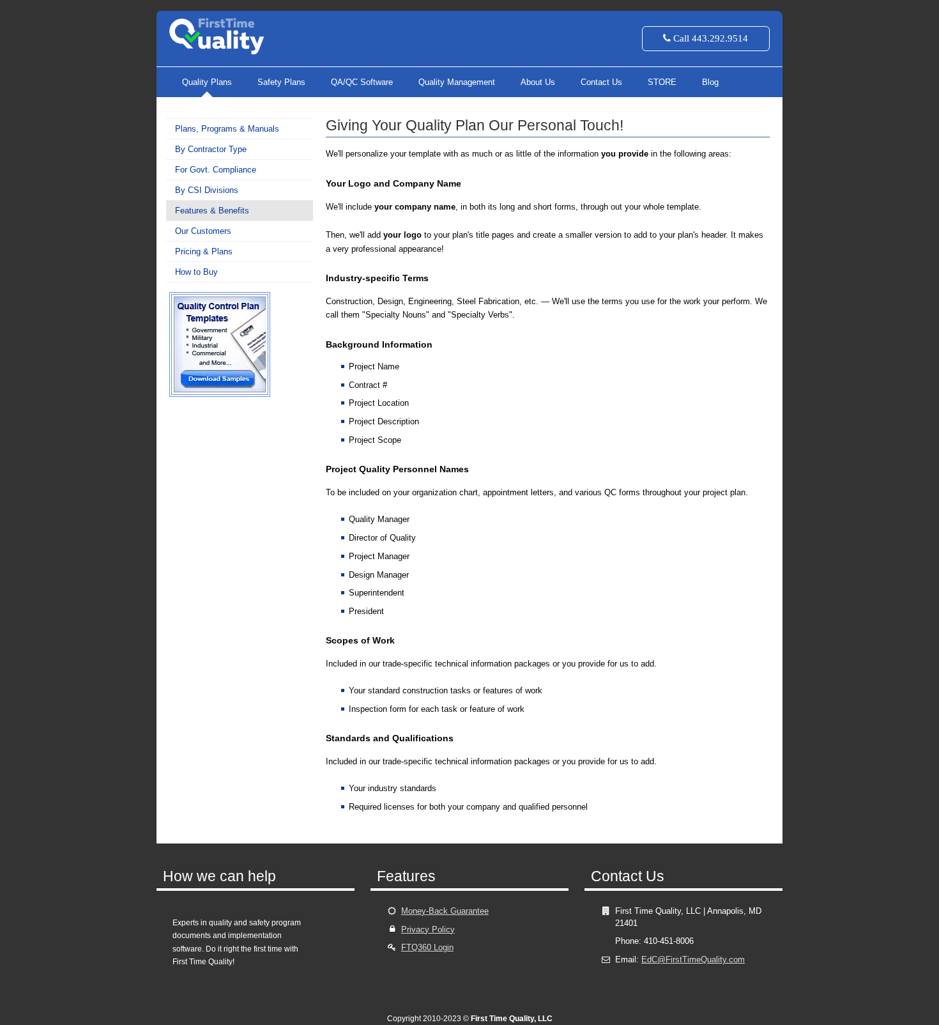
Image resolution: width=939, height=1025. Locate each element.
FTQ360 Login (427, 947)
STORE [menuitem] (662, 82)
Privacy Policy (428, 929)
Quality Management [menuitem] (456, 82)
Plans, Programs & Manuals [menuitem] (227, 129)
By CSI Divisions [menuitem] (206, 190)
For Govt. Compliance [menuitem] (215, 169)
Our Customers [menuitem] (203, 231)
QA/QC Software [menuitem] (362, 82)
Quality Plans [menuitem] (207, 82)
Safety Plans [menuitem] (281, 82)
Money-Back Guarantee (445, 911)
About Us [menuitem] (538, 82)
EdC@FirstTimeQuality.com (693, 959)
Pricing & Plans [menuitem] (204, 251)
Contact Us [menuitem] (601, 82)
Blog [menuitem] (710, 82)
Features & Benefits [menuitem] (212, 210)
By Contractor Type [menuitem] (211, 149)
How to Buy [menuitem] (196, 272)
